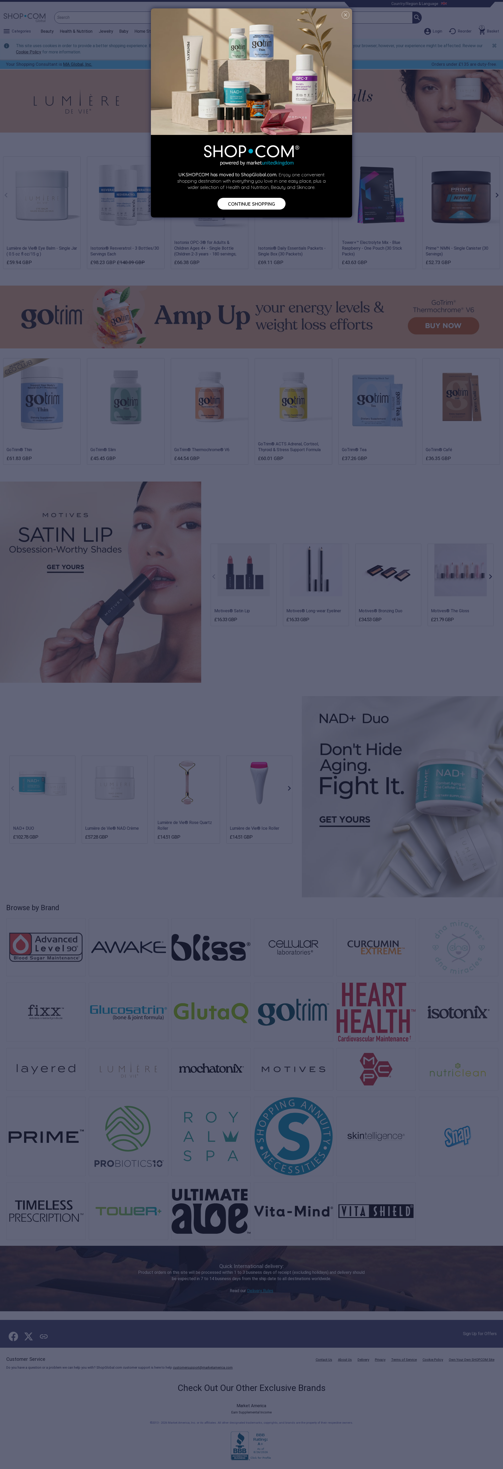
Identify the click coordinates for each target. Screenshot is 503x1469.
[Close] (345, 15)
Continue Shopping (251, 203)
